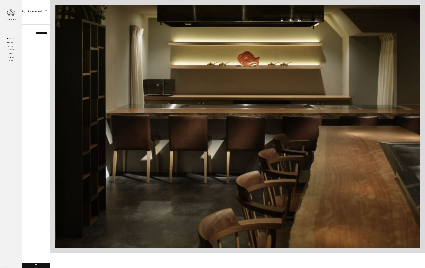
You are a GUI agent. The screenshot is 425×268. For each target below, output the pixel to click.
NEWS (11, 53)
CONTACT (11, 57)
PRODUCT (11, 42)
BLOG (11, 61)
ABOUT (11, 46)
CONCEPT (11, 50)
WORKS (12, 39)
